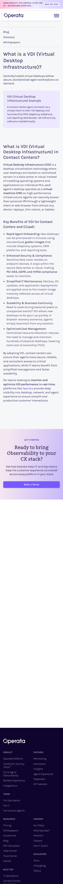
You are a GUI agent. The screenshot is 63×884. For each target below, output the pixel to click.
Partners (38, 835)
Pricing (7, 825)
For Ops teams (11, 800)
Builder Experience (14, 780)
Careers (37, 840)
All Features (40, 784)
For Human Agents (14, 810)
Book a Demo (31, 484)
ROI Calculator (11, 845)
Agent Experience (43, 774)
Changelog (39, 865)
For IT (6, 805)
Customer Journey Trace (13, 765)
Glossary (9, 37)
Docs (36, 860)
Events (7, 860)
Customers (9, 835)
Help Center (10, 850)
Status (37, 870)
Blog (6, 32)
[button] (56, 15)
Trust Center (10, 855)
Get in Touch (40, 845)
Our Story (38, 825)
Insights (38, 768)
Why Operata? (41, 830)
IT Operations (11, 875)
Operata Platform (13, 758)
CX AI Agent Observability (11, 774)
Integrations (10, 785)
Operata (27, 388)
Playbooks (39, 779)
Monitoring (39, 758)
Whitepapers (11, 42)
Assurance (39, 763)
